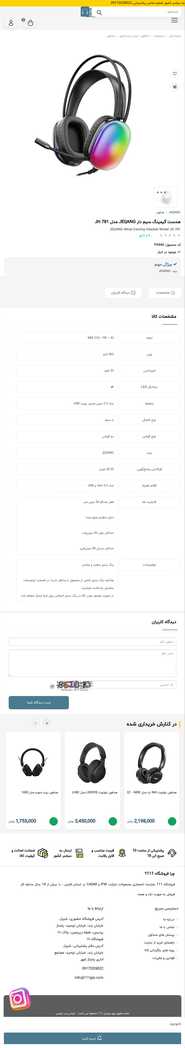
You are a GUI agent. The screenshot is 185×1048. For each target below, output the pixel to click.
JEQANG (174, 212)
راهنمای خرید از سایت (159, 942)
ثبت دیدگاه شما (39, 702)
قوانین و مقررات (163, 958)
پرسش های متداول (161, 935)
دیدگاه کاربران (121, 292)
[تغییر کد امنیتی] (52, 686)
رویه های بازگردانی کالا (160, 950)
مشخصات (163, 292)
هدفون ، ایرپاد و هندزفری (135, 36)
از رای (144, 236)
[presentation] (47, 722)
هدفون (112, 36)
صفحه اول (175, 36)
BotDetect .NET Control (74, 690)
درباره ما (169, 919)
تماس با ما (167, 927)
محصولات (160, 36)
